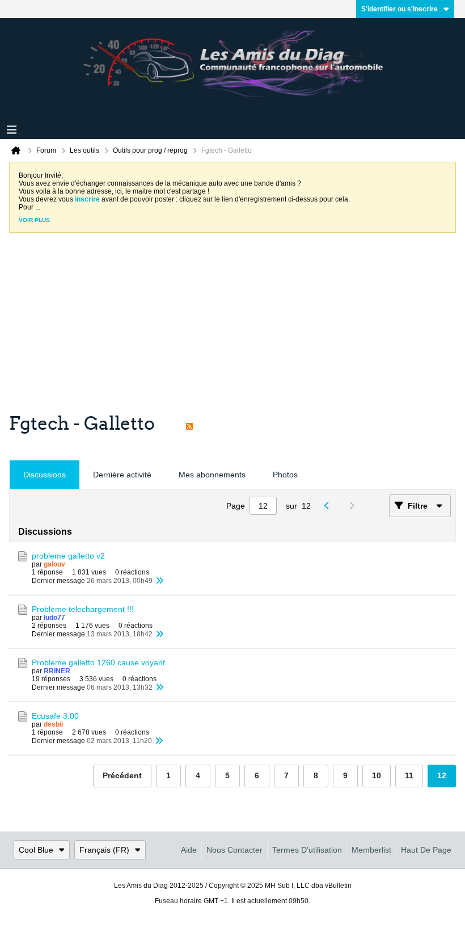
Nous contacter (234, 849)
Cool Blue (36, 849)
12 (441, 775)
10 (376, 775)
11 (409, 775)
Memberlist (371, 849)
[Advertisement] (232, 327)
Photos (285, 474)
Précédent (122, 775)
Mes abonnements (212, 474)
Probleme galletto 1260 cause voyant (98, 662)
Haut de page (426, 849)
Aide (189, 849)
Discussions (44, 474)
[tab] (44, 474)
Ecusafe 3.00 (55, 715)
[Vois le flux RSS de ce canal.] (189, 423)
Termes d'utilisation (307, 849)
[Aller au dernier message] (159, 580)
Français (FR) (104, 849)
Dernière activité (122, 474)
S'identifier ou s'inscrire (399, 9)
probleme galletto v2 (68, 555)
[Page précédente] (330, 506)
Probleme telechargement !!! (83, 609)
